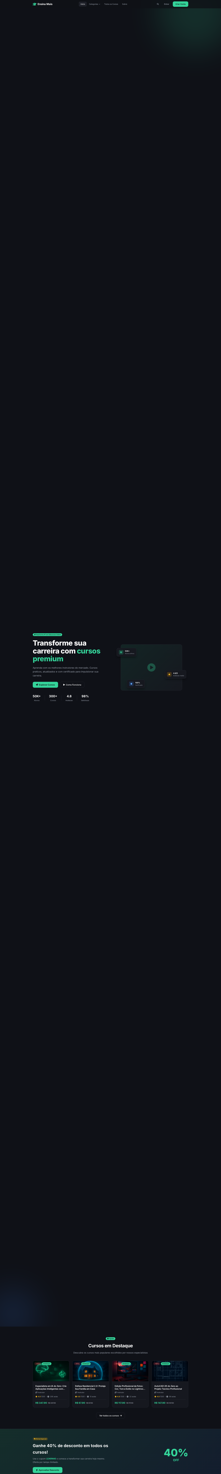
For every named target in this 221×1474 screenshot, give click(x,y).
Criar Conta (180, 4)
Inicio (83, 4)
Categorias (93, 4)
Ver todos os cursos (109, 1415)
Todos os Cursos (111, 4)
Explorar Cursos (47, 684)
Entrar (166, 4)
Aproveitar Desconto (49, 1470)
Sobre (124, 4)
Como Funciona (73, 684)
